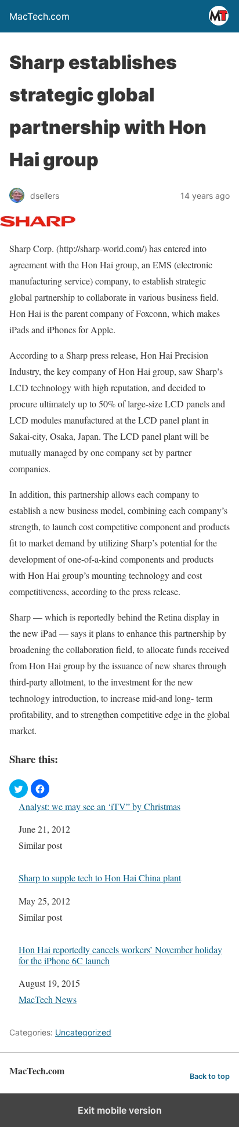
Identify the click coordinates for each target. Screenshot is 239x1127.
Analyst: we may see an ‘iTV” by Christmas (99, 806)
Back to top (210, 1076)
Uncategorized (83, 1032)
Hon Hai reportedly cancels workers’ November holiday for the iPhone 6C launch (120, 955)
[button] (18, 788)
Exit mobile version (120, 1110)
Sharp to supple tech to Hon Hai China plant (100, 877)
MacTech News (48, 999)
